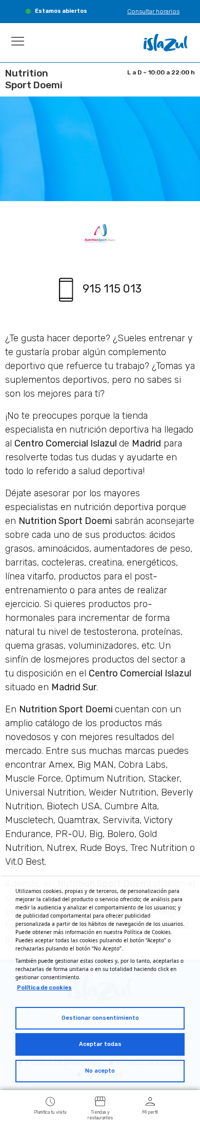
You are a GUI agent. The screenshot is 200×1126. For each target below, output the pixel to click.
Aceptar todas (100, 1044)
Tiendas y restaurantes (100, 1115)
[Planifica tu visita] (50, 1101)
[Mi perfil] (150, 1101)
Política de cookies (44, 987)
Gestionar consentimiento (100, 1018)
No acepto (100, 1070)
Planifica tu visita (50, 1112)
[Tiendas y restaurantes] (100, 1101)
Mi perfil (150, 1112)
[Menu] (18, 41)
